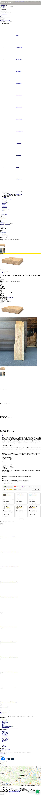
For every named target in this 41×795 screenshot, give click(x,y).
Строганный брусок (5, 738)
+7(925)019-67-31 (8, 194)
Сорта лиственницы (5, 719)
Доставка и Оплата (5, 202)
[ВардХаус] (2, 713)
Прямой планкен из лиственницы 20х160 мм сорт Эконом (10, 536)
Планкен (3, 731)
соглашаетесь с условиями (19, 1)
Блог (3, 724)
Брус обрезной (4, 740)
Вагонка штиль (5, 735)
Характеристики (5, 433)
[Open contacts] (38, 792)
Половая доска (4, 734)
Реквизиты (4, 203)
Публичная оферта (5, 727)
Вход (5, 197)
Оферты (18, 790)
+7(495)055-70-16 (10, 297)
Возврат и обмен (5, 722)
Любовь (7, 493)
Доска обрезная (5, 739)
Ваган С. (20, 506)
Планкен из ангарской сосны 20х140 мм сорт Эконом (9, 566)
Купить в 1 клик (3, 296)
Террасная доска (5, 732)
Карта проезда (2, 753)
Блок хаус (4, 741)
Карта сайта (4, 725)
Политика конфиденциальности (7, 726)
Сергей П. (34, 493)
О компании (4, 206)
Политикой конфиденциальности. (15, 791)
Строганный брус (5, 736)
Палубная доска (5, 733)
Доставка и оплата (5, 434)
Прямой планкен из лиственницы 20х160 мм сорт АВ (9, 551)
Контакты (4, 201)
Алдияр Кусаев (9, 506)
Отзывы (3, 204)
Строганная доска (5, 737)
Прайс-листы (4, 200)
